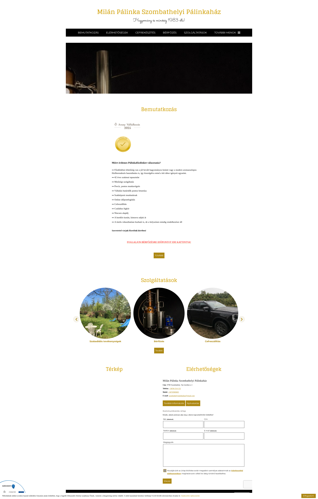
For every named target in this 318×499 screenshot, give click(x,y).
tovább (159, 255)
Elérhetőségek (117, 32)
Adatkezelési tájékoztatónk (190, 496)
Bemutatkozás (88, 32)
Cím (206, 419)
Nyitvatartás (193, 403)
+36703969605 (173, 392)
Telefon (169, 431)
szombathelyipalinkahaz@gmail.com (182, 396)
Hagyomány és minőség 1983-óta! (159, 15)
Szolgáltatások (195, 32)
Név (168, 419)
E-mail (210, 431)
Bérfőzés (170, 32)
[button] (242, 319)
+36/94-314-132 (175, 389)
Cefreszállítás (212, 341)
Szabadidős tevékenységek (105, 341)
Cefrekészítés (145, 32)
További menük (225, 32)
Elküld (167, 481)
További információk (174, 403)
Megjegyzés (168, 442)
